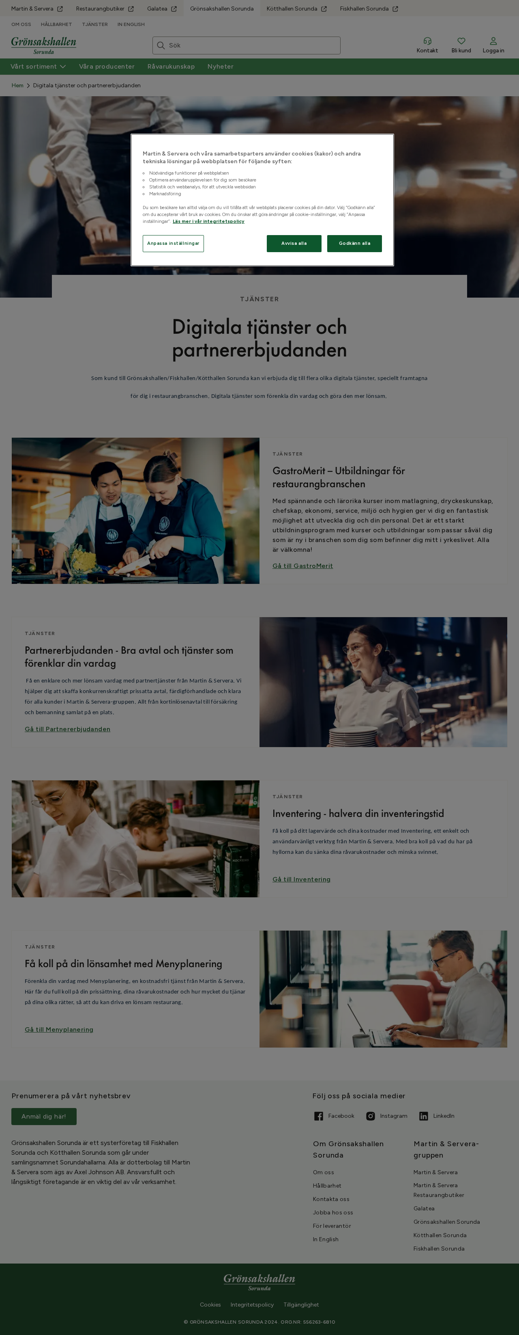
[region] (262, 200)
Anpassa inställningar (173, 243)
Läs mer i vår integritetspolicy (208, 221)
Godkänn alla (355, 243)
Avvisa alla (294, 243)
